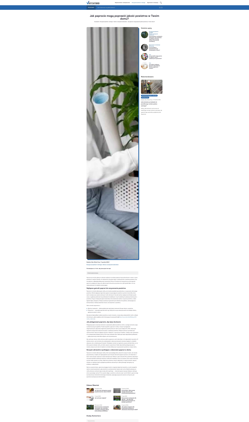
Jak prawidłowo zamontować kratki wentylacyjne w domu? (154, 49)
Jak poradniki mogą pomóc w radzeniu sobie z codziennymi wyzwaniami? (155, 57)
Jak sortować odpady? (100, 398)
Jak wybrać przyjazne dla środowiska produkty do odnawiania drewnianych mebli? (130, 408)
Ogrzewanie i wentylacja (152, 2)
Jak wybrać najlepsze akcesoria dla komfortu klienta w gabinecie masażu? (154, 66)
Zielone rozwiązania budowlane (111, 264)
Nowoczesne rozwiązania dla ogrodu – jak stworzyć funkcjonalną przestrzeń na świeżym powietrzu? (129, 400)
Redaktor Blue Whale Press (93, 262)
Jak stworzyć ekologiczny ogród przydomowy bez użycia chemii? (103, 391)
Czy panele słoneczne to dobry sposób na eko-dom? (109, 7)
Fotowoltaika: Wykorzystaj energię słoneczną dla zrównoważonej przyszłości (128, 392)
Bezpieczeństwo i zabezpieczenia (122, 2)
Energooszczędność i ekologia (138, 2)
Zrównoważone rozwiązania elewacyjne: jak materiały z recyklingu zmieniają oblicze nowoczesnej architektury (102, 409)
